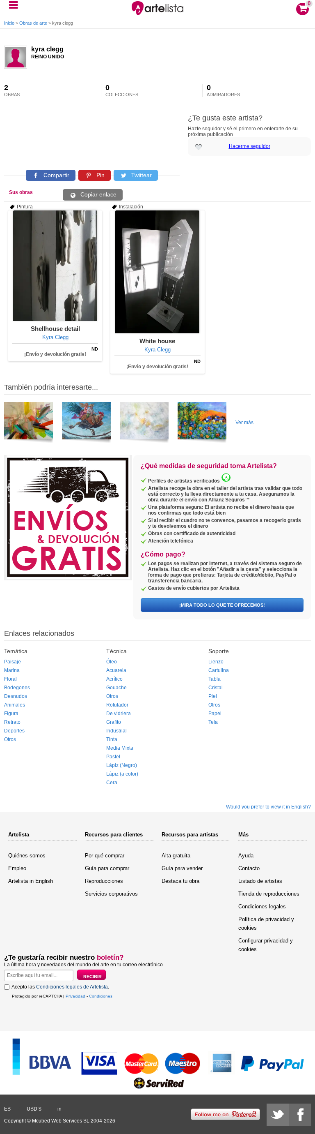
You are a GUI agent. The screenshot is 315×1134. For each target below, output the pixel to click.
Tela (213, 722)
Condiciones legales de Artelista (72, 987)
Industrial (116, 731)
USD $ (34, 1109)
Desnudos (15, 696)
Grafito (113, 722)
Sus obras (21, 192)
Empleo (17, 868)
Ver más (244, 422)
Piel (212, 696)
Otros (10, 739)
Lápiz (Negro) (121, 765)
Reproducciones (104, 881)
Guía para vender (182, 868)
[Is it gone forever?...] (144, 424)
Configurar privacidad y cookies (265, 945)
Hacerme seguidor (249, 146)
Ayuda (245, 855)
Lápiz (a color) (122, 774)
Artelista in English (30, 881)
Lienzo (216, 662)
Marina (12, 670)
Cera (111, 782)
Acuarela (116, 670)
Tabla (214, 679)
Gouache (116, 688)
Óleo (111, 662)
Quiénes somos (27, 855)
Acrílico (114, 679)
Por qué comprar (104, 855)
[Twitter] (278, 1115)
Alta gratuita (176, 855)
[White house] (157, 271)
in (59, 1109)
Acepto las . (60, 987)
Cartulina (218, 670)
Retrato (12, 722)
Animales (14, 705)
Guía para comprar (107, 868)
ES (7, 1109)
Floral (10, 679)
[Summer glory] (202, 424)
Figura (11, 713)
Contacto (249, 868)
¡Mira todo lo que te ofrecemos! (222, 605)
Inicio (9, 23)
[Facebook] (300, 1115)
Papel (214, 713)
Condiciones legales (262, 906)
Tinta (111, 739)
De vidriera (118, 713)
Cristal (215, 688)
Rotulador (117, 705)
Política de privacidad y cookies (266, 923)
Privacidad (75, 996)
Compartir (55, 175)
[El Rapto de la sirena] (86, 424)
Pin (100, 175)
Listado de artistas (260, 881)
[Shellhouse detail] (55, 265)
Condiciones (100, 996)
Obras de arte (33, 23)
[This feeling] (28, 424)
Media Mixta (119, 748)
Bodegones (17, 688)
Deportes (14, 731)
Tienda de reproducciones (268, 894)
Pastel (113, 757)
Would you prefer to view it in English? (268, 807)
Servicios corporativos (111, 894)
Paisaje (12, 662)
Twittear (141, 175)
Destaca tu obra (180, 881)
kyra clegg (47, 49)
